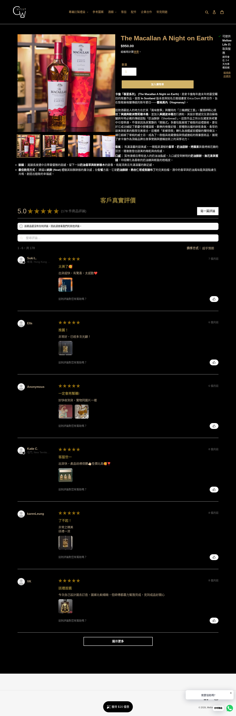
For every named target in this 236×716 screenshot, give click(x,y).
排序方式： (194, 248)
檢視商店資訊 (227, 74)
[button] (89, 211)
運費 (136, 51)
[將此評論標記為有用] (214, 299)
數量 (124, 64)
